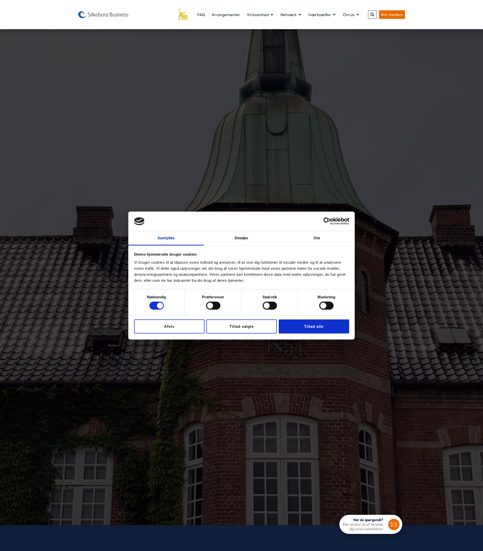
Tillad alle (314, 326)
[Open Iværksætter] (334, 15)
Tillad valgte (241, 326)
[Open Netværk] (300, 15)
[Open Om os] (358, 15)
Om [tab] (317, 238)
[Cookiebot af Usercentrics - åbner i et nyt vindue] (327, 221)
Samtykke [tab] (166, 238)
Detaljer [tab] (242, 238)
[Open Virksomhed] (272, 15)
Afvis (169, 326)
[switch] (213, 306)
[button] (372, 14)
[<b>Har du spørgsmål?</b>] (393, 524)
